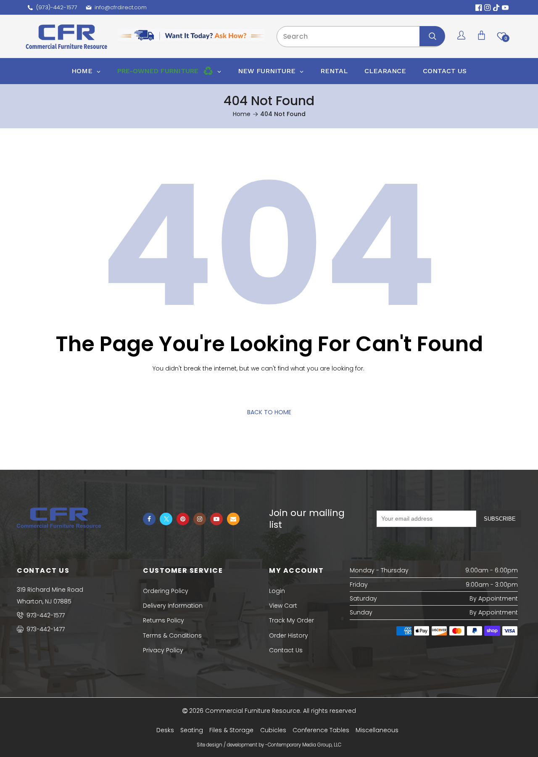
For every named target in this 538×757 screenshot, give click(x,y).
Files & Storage (231, 730)
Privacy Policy (163, 650)
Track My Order (291, 620)
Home (242, 114)
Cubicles (273, 730)
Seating (191, 730)
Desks (165, 730)
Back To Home (269, 412)
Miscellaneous (377, 730)
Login (277, 591)
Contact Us (286, 650)
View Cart (283, 605)
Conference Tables (321, 730)
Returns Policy (163, 620)
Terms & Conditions (172, 635)
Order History (288, 635)
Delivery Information (173, 605)
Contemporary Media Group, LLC (304, 744)
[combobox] (361, 36)
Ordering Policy (165, 591)
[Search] (432, 36)
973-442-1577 (45, 615)
